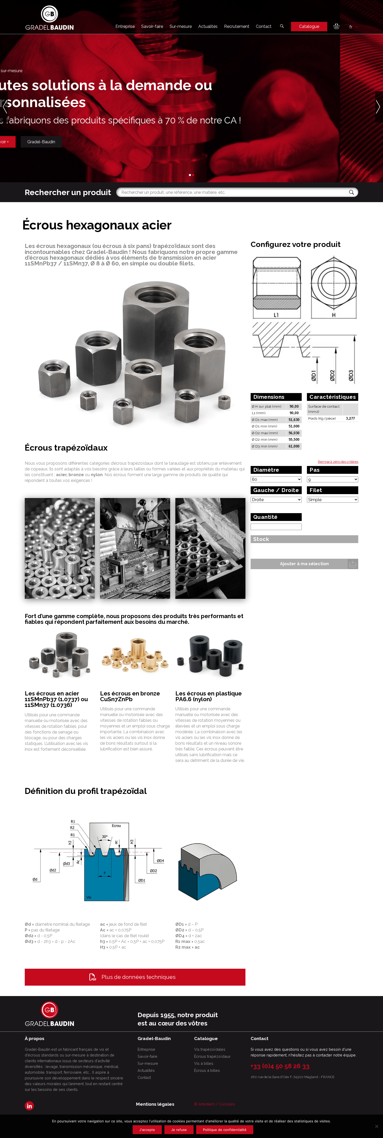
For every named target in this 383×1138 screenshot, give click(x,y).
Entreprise (125, 26)
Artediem (207, 1104)
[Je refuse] (376, 1126)
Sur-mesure (181, 26)
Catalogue (309, 26)
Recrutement (236, 26)
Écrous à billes (207, 1070)
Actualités (208, 26)
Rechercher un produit (68, 192)
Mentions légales (155, 1104)
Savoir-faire (152, 26)
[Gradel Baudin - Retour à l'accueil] (49, 17)
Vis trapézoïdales (209, 1049)
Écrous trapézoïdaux (212, 1056)
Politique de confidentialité (224, 1130)
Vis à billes (203, 1063)
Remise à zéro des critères (338, 462)
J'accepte (147, 1130)
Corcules (227, 1104)
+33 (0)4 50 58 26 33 (280, 1066)
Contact (263, 26)
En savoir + (42, 141)
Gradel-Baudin (84, 141)
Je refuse (179, 1130)
